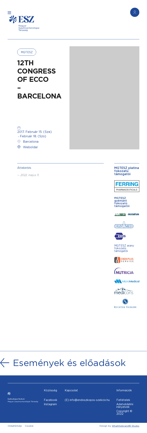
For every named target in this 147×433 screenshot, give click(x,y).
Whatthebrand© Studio (125, 425)
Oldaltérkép (15, 425)
